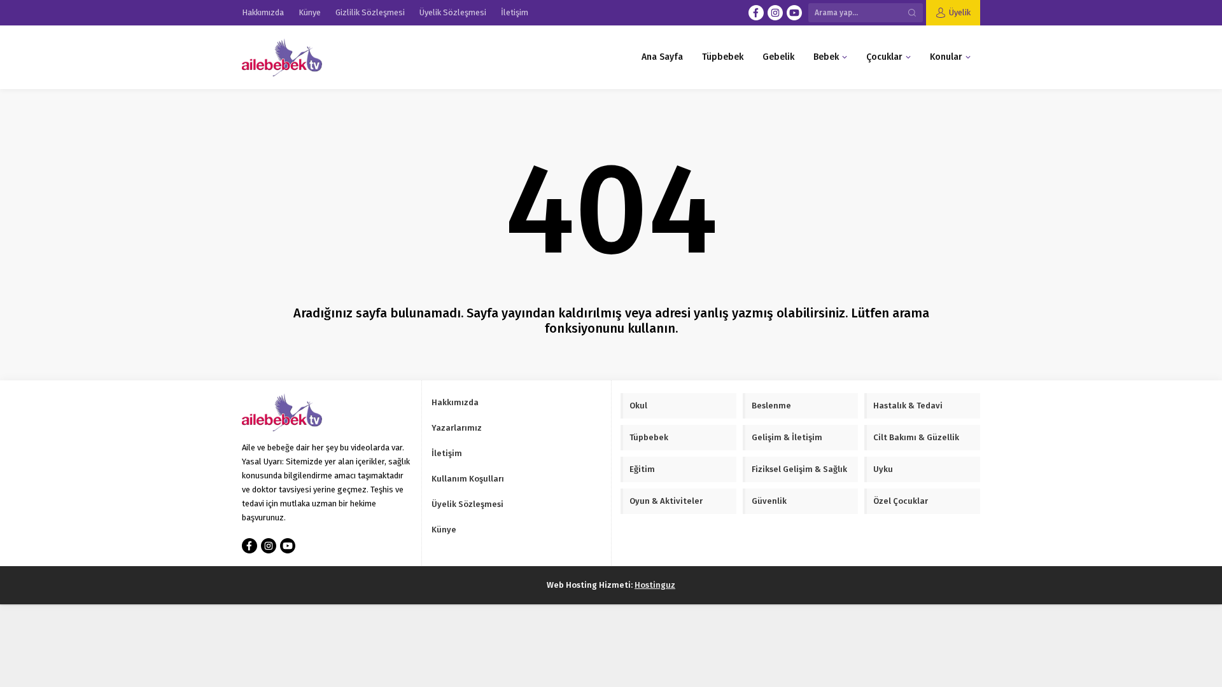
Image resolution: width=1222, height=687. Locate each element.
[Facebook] (756, 12)
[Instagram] (775, 12)
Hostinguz (655, 585)
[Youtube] (794, 12)
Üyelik (960, 12)
